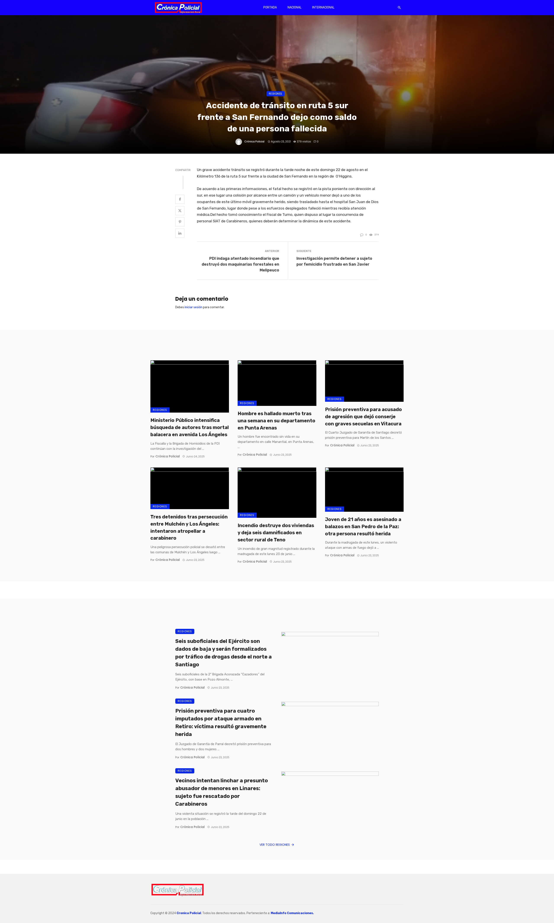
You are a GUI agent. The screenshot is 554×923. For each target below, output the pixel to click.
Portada (270, 7)
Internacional (323, 7)
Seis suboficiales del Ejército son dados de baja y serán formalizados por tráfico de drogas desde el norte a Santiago (223, 653)
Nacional (294, 7)
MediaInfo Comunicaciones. (292, 913)
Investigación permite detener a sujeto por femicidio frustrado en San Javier (334, 261)
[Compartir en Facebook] (179, 199)
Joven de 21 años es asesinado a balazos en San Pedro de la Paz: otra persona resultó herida (363, 526)
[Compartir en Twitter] (179, 210)
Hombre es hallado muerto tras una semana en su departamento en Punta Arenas (276, 421)
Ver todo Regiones (274, 844)
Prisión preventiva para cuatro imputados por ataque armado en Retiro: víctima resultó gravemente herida (220, 722)
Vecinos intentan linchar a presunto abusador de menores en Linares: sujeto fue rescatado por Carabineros (221, 792)
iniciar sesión (193, 307)
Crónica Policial (254, 141)
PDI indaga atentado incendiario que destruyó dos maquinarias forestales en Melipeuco (240, 264)
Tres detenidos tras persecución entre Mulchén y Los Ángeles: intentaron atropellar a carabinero (189, 527)
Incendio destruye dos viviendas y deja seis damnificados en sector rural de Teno (276, 532)
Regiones (275, 93)
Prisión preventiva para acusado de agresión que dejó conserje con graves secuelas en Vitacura (363, 416)
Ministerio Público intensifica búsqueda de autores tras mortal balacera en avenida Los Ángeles (189, 427)
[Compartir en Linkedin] (179, 233)
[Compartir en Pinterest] (179, 221)
